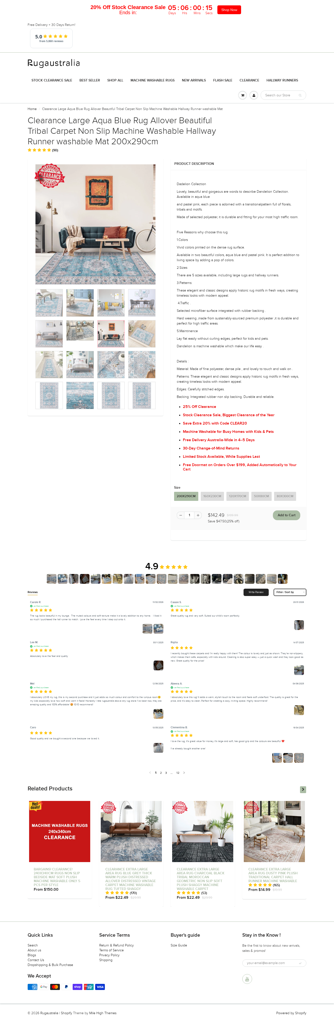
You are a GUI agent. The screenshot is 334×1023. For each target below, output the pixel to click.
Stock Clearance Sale (52, 80)
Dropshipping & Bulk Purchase (50, 965)
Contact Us (36, 960)
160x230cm (212, 496)
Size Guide (179, 945)
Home (32, 109)
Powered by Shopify (291, 1013)
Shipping (105, 960)
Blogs (32, 955)
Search (33, 945)
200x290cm (186, 496)
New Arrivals (194, 80)
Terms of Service (111, 950)
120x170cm (237, 496)
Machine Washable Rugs (153, 80)
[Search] (300, 95)
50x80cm (261, 496)
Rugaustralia (49, 1013)
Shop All (115, 80)
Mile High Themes (102, 1013)
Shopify (66, 1013)
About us (34, 950)
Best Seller (89, 80)
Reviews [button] (33, 592)
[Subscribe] (300, 963)
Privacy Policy (109, 955)
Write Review (256, 592)
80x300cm (285, 496)
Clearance (249, 80)
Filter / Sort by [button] (285, 592)
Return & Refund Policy (116, 945)
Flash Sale (222, 80)
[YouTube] (247, 979)
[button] (43, 150)
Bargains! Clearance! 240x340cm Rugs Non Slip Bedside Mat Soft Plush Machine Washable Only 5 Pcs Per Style (57, 877)
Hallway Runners (282, 80)
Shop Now (229, 10)
